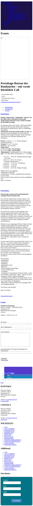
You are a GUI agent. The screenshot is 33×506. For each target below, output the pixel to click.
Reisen (6, 24)
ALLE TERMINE (9, 428)
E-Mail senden (5, 401)
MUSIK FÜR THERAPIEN (16, 16)
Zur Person (11, 5)
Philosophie (11, 8)
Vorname (6, 480)
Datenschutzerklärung (10, 444)
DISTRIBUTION (9, 432)
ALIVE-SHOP (8, 11)
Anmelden (16, 501)
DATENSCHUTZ (9, 430)
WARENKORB (8, 438)
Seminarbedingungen (6, 296)
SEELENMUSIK (13, 7)
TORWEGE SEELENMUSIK (16, 15)
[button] (9, 373)
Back (2, 382)
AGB (5, 427)
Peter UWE (7, 4)
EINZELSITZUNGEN (14, 19)
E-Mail (5, 492)
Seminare (6, 23)
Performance (7, 21)
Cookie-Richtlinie (9, 443)
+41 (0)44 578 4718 (11, 399)
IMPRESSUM (8, 433)
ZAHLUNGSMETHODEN (12, 441)
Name (5, 486)
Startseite (6, 2)
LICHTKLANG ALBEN (15, 13)
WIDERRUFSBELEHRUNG (12, 440)
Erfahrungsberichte (13, 10)
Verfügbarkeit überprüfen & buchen (11, 102)
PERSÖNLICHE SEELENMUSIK (18, 18)
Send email (4, 419)
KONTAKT (7, 435)
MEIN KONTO (8, 436)
